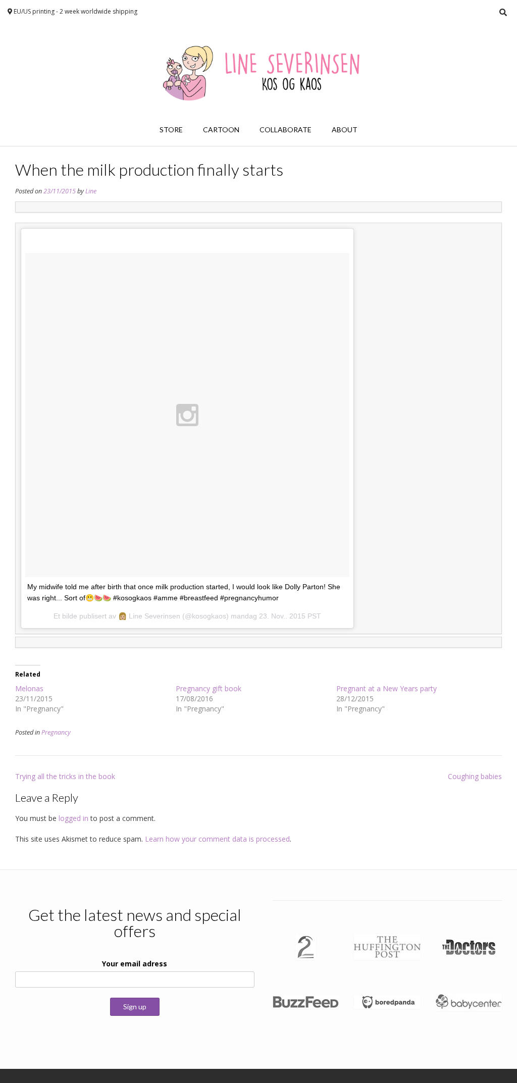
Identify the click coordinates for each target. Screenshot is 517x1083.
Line (90, 191)
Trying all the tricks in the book (65, 776)
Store (171, 129)
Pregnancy (56, 732)
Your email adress (134, 963)
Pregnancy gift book (208, 688)
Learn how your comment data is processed (217, 839)
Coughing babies (475, 776)
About (344, 129)
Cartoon (221, 129)
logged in (73, 818)
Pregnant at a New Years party (386, 688)
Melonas (29, 688)
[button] (305, 947)
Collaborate (286, 129)
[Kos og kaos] (258, 69)
